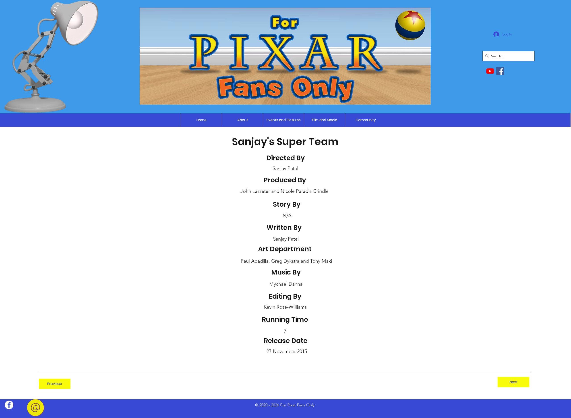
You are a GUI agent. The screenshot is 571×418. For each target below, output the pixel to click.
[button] (283, 120)
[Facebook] (500, 71)
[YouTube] (490, 71)
